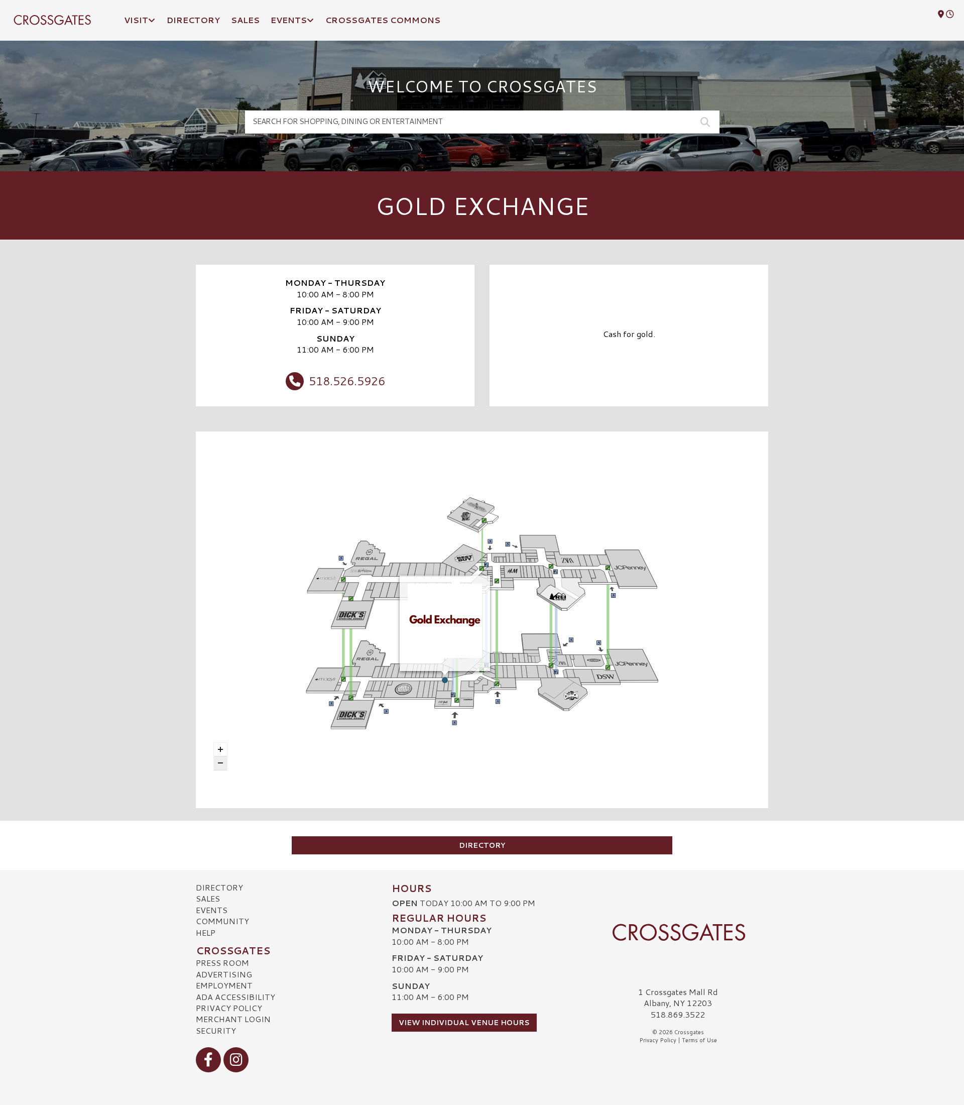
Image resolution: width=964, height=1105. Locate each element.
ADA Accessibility (235, 997)
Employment (224, 985)
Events (211, 910)
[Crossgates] (677, 932)
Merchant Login (233, 1019)
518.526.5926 (347, 381)
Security (216, 1030)
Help (205, 932)
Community (222, 921)
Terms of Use (699, 1040)
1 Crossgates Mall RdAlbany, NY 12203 (678, 997)
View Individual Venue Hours (464, 1023)
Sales (208, 898)
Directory (482, 845)
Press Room (222, 962)
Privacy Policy (229, 1008)
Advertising (224, 974)
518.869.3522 (678, 1014)
